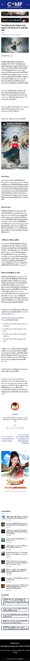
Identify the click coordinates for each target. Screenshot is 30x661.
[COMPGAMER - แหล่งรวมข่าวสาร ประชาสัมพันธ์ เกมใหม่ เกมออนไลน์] (15, 4)
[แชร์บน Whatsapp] (7, 428)
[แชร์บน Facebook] (10, 428)
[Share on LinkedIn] (22, 428)
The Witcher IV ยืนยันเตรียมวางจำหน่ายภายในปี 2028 (17, 579)
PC (3, 361)
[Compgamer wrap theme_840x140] (15, 14)
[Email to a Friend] (16, 428)
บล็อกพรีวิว (7, 232)
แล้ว (7, 320)
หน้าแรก (2, 650)
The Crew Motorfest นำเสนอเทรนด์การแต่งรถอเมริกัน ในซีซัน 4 (7, 439)
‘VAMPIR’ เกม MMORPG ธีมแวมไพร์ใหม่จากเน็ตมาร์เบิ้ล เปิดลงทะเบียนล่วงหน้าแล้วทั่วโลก (17, 531)
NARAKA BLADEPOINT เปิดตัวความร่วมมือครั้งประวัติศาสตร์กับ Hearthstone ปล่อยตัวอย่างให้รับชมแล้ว (17, 586)
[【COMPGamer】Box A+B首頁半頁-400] (15, 471)
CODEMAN (18, 34)
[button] (2, 4)
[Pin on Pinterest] (19, 428)
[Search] (28, 4)
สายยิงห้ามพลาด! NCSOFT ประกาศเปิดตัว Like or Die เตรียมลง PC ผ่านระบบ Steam (17, 554)
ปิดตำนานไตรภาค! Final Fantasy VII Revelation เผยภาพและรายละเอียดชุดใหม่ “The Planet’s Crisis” (17, 562)
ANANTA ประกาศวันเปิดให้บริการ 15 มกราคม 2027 (16, 539)
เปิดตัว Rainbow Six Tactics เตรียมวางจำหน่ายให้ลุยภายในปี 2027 (16, 546)
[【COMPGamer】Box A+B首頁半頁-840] (15, 20)
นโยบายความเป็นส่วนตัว (18, 650)
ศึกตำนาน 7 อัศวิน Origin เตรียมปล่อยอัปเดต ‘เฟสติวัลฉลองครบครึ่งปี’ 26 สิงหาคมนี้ (16, 571)
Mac (6, 361)
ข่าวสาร (8, 650)
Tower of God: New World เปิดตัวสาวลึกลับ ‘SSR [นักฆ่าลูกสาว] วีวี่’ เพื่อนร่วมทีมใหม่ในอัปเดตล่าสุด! (22, 439)
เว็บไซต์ (21, 392)
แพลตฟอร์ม (4, 389)
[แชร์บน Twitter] (13, 428)
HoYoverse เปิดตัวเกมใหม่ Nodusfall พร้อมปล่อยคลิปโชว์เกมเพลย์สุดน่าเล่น (16, 524)
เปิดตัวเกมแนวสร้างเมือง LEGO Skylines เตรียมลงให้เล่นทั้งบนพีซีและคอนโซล (17, 517)
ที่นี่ (25, 119)
